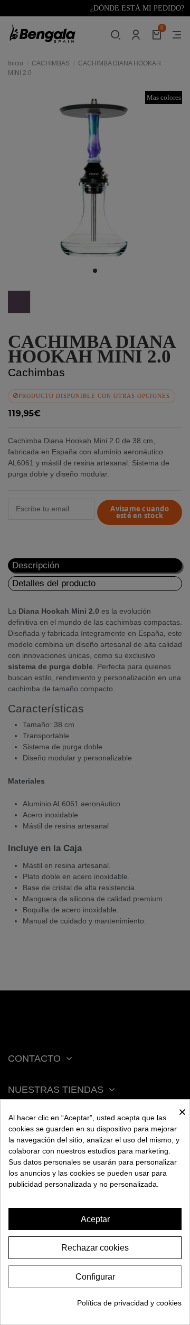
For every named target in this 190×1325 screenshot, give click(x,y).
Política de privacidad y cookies (129, 1303)
